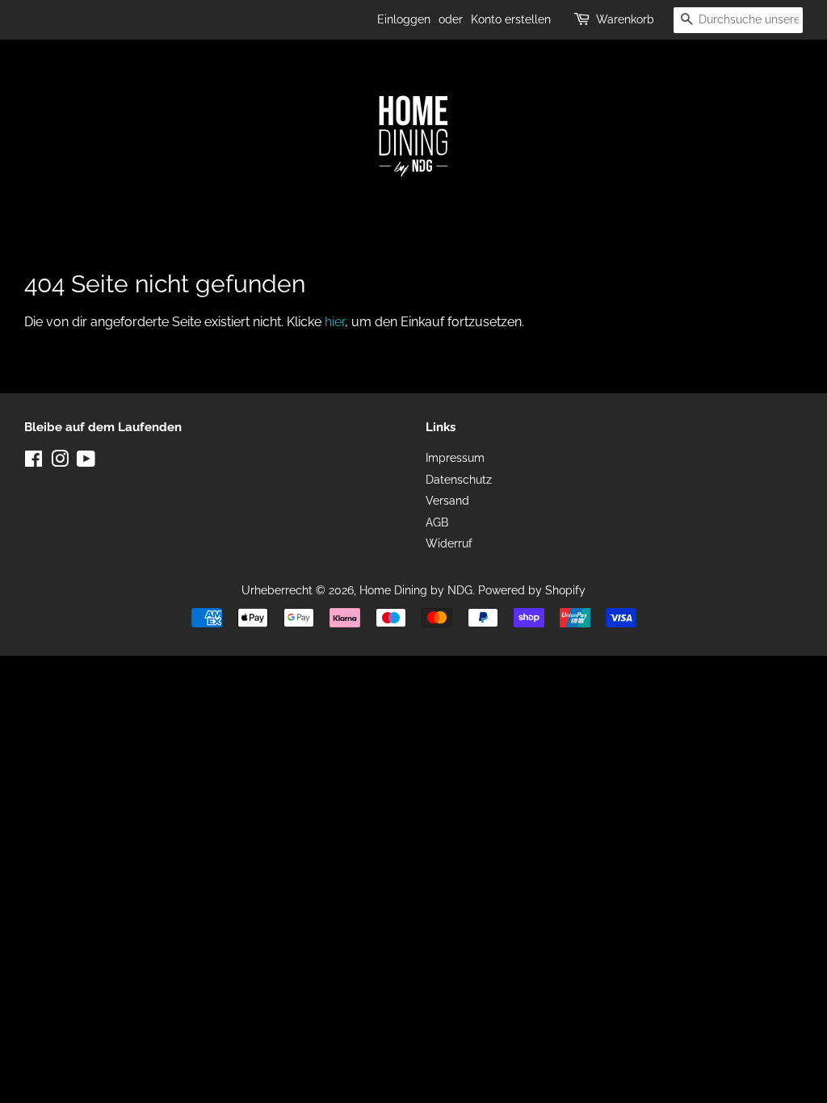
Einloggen (403, 19)
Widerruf (449, 543)
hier (335, 321)
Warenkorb (625, 19)
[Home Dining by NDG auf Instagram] (60, 461)
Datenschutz (459, 479)
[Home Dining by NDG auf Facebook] (33, 461)
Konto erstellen (511, 19)
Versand (447, 500)
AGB (437, 522)
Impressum (455, 457)
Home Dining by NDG (415, 590)
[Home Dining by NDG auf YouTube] (86, 461)
